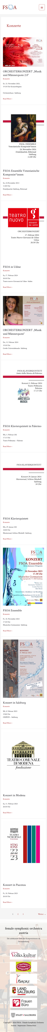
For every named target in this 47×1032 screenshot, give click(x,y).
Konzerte (6, 79)
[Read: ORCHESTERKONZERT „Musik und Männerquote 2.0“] (23, 51)
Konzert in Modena (14, 795)
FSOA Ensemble (12, 610)
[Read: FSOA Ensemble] (23, 576)
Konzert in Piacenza (14, 885)
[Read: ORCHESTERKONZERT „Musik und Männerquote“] (23, 310)
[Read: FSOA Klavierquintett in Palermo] (23, 391)
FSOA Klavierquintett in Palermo (22, 426)
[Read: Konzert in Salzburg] (23, 668)
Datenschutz (31, 1025)
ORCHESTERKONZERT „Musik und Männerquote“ (22, 332)
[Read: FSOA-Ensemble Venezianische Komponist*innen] (23, 136)
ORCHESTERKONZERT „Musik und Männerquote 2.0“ (22, 73)
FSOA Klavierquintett (15, 518)
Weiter (42, 914)
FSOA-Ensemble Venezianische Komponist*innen (21, 172)
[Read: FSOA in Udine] (23, 232)
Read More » (7, 98)
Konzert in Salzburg (14, 702)
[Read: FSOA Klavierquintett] (23, 484)
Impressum (22, 1025)
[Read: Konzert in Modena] (23, 760)
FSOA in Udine (12, 267)
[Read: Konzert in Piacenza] (23, 850)
